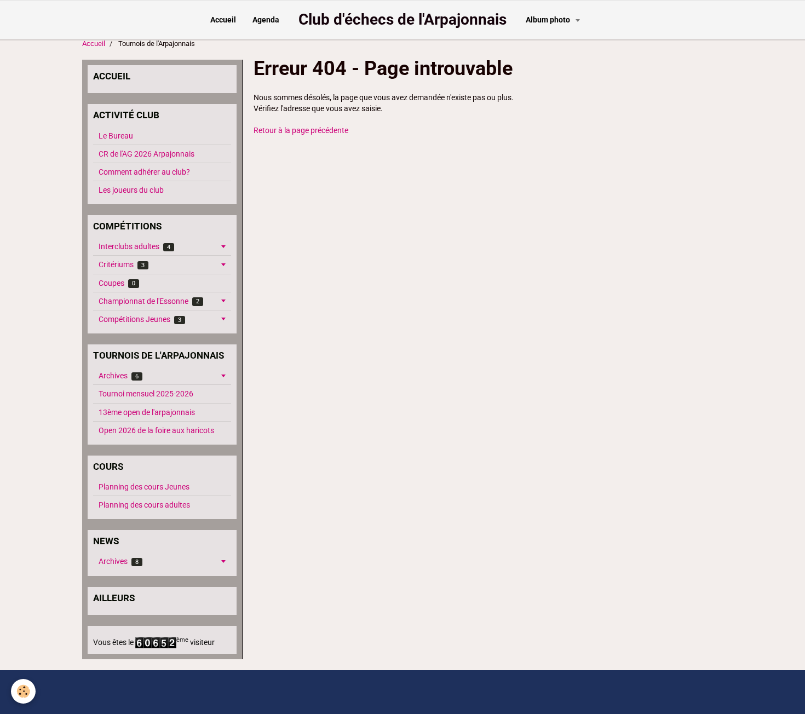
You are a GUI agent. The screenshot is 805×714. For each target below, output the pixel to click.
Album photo (549, 19)
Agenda (265, 19)
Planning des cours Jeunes (144, 486)
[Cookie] (23, 691)
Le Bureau (116, 135)
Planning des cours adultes (144, 504)
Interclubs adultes (134, 246)
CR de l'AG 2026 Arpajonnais (146, 153)
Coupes (117, 283)
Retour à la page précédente (301, 130)
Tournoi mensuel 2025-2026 (146, 393)
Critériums (122, 264)
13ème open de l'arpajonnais (147, 412)
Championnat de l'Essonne (149, 301)
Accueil (223, 19)
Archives (119, 375)
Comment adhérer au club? (144, 172)
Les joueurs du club (131, 190)
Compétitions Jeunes (140, 319)
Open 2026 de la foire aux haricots (156, 430)
